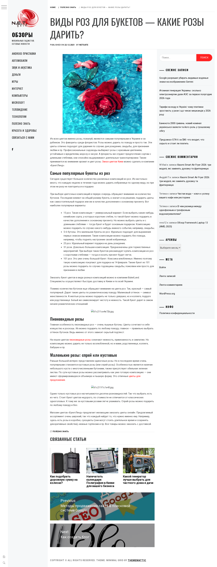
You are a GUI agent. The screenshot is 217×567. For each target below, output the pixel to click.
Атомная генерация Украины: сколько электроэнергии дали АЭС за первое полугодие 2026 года (185, 94)
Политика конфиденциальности (177, 313)
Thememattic (137, 560)
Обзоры (22, 35)
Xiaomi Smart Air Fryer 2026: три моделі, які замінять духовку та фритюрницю (184, 181)
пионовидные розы (80, 339)
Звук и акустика (22, 68)
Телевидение (19, 109)
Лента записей (167, 276)
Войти (162, 267)
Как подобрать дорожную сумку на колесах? (64, 479)
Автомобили (19, 61)
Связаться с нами (23, 137)
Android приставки (24, 54)
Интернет (17, 88)
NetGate (83, 45)
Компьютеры (20, 95)
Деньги (16, 75)
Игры (15, 81)
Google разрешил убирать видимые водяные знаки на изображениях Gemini (183, 80)
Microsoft (18, 102)
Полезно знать (21, 123)
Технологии (19, 116)
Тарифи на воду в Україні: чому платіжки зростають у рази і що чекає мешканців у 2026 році (185, 110)
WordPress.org (167, 293)
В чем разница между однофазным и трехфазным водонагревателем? (180, 210)
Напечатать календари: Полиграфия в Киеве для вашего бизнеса (100, 481)
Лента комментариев (170, 284)
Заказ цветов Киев (112, 161)
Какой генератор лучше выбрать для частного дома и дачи (138, 479)
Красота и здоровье (24, 130)
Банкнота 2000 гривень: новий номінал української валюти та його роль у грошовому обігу (184, 127)
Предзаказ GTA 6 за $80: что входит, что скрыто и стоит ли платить (181, 141)
